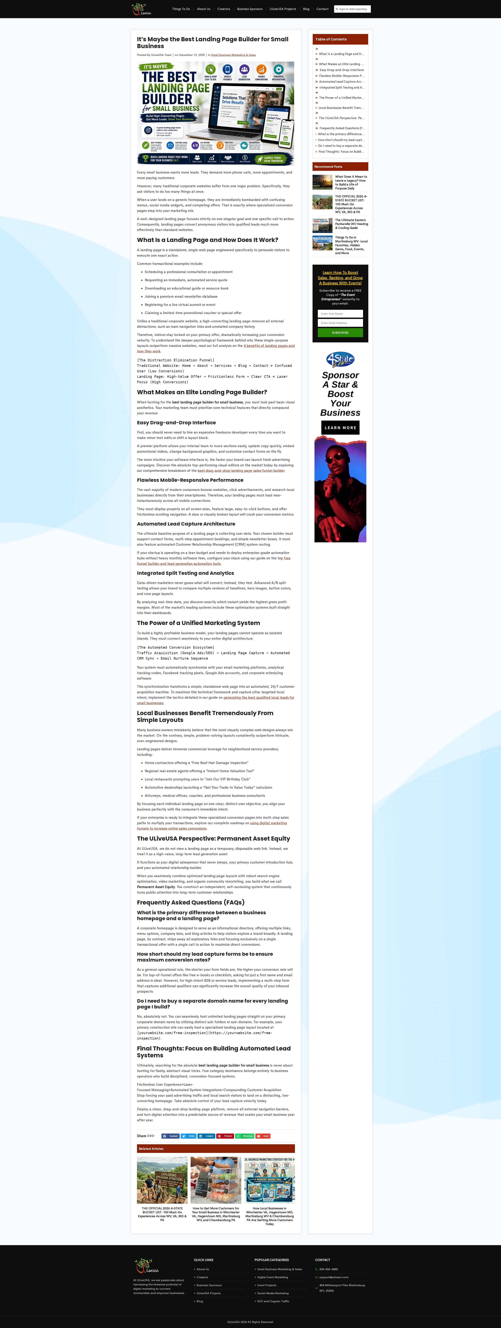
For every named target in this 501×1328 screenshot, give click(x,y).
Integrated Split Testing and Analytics (342, 87)
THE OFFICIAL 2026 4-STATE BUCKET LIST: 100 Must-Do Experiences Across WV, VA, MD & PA (162, 1214)
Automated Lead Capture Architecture (342, 82)
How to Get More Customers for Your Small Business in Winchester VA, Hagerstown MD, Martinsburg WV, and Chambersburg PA (216, 1214)
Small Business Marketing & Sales (233, 55)
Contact (322, 9)
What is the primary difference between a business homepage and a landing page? (341, 134)
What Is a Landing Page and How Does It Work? (342, 54)
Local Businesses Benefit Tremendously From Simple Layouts (342, 108)
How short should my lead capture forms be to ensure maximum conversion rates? (341, 140)
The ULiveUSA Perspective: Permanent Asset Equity (342, 118)
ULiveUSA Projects (283, 9)
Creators (223, 9)
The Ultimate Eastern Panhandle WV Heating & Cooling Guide (351, 224)
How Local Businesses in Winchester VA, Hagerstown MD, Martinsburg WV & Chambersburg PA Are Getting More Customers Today (269, 1216)
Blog (306, 9)
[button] (170, 1136)
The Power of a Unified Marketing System (342, 98)
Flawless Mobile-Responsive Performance (342, 76)
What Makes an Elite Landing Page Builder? (342, 64)
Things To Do (181, 9)
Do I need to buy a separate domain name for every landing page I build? (341, 146)
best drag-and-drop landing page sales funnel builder (241, 470)
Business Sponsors (250, 9)
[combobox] (352, 9)
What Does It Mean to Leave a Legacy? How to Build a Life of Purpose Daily (351, 182)
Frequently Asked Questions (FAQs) (342, 128)
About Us (203, 9)
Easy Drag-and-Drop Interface (342, 70)
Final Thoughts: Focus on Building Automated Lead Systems (342, 152)
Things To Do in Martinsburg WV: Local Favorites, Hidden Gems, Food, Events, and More (351, 245)
